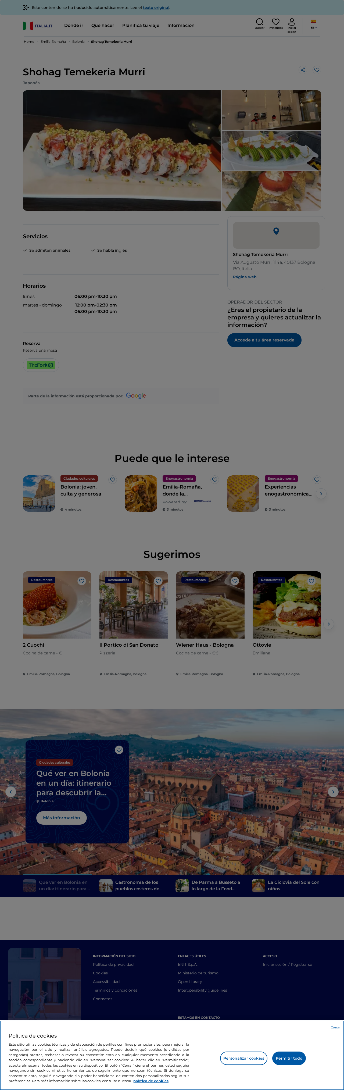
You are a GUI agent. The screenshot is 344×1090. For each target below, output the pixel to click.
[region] (172, 1055)
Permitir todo (289, 1058)
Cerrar (335, 1027)
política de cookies (151, 1081)
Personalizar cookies (243, 1058)
